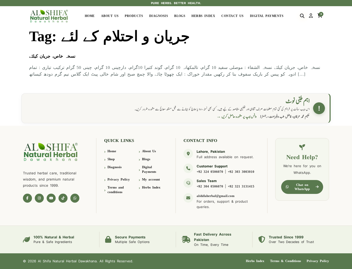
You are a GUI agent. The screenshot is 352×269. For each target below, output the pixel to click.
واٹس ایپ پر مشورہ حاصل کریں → (236, 117)
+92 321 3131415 (241, 186)
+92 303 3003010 (241, 172)
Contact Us (232, 15)
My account (151, 179)
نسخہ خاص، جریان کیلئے (52, 56)
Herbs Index (203, 15)
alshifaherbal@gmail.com (215, 196)
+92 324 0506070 (210, 172)
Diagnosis (158, 15)
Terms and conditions (115, 189)
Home (90, 15)
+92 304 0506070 (210, 186)
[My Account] (311, 16)
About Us (110, 15)
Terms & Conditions (285, 261)
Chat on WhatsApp (302, 187)
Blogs (179, 15)
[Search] (302, 16)
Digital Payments (266, 15)
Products (134, 15)
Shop (111, 159)
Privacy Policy (118, 179)
